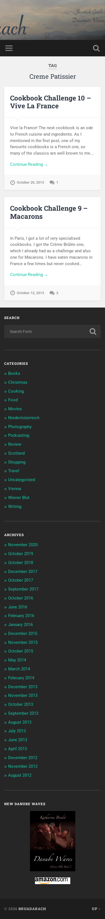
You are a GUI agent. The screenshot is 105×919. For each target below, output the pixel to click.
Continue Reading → (29, 164)
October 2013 (20, 704)
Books (14, 373)
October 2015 (20, 651)
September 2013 (23, 713)
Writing (14, 506)
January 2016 (20, 624)
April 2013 (17, 748)
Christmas (17, 382)
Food (13, 399)
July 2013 (17, 730)
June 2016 (17, 607)
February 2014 (21, 677)
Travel (13, 470)
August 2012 (19, 775)
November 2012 (23, 766)
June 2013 (17, 739)
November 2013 (23, 695)
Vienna (14, 488)
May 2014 (17, 660)
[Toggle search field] (96, 48)
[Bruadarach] (52, 20)
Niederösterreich (23, 417)
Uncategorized (21, 479)
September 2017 (23, 589)
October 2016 (20, 598)
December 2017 (22, 571)
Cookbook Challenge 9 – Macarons (49, 212)
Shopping (16, 462)
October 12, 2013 (30, 293)
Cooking (16, 391)
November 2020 (23, 544)
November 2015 (23, 642)
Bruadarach (32, 908)
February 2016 (21, 615)
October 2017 (20, 580)
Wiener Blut (18, 497)
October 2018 (20, 562)
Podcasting (18, 435)
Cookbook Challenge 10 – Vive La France (50, 102)
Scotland (16, 453)
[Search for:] (52, 331)
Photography (20, 426)
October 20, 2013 (30, 182)
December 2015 (22, 633)
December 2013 (22, 686)
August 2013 (19, 722)
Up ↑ (96, 908)
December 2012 (22, 757)
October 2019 (20, 553)
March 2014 (19, 668)
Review (14, 444)
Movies (15, 408)
